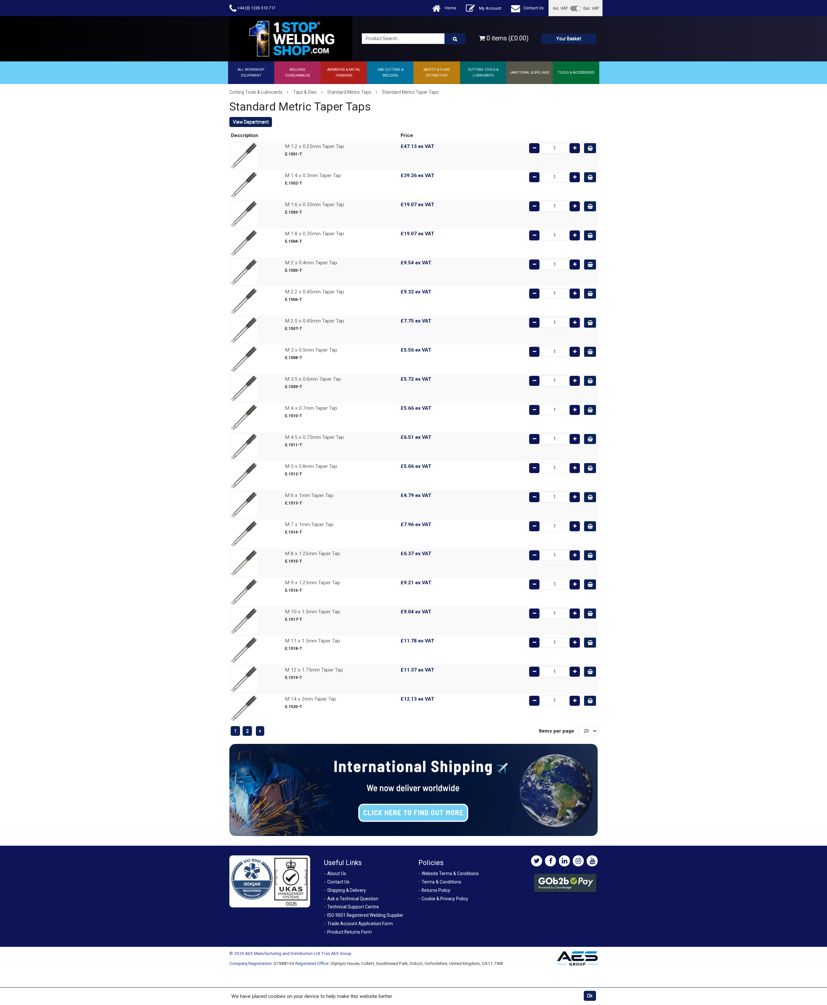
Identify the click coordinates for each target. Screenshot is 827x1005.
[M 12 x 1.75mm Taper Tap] (244, 679)
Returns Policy (436, 890)
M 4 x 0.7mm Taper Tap (311, 408)
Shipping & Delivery (346, 890)
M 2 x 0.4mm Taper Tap (311, 263)
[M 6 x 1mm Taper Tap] (244, 504)
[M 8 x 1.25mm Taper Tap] (244, 563)
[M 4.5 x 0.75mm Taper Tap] (244, 446)
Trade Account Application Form (360, 923)
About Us (336, 873)
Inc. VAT (560, 8)
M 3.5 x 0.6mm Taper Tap (313, 379)
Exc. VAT (591, 8)
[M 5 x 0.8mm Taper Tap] (244, 475)
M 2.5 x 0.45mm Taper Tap (314, 321)
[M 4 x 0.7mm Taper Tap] (244, 417)
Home (450, 7)
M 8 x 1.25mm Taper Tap (312, 553)
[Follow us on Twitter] (536, 860)
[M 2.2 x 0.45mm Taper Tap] (244, 301)
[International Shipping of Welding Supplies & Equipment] (413, 790)
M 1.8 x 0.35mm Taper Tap (314, 234)
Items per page (556, 731)
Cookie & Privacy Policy (445, 898)
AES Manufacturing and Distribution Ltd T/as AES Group (298, 953)
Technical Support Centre (353, 906)
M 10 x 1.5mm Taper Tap (312, 612)
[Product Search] (455, 38)
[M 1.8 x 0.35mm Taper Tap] (244, 243)
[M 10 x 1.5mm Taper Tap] (244, 621)
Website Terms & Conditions (450, 873)
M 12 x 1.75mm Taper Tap (314, 670)
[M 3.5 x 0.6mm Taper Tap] (244, 388)
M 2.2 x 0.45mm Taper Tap (314, 292)
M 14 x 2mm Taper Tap (310, 699)
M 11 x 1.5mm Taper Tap (312, 641)
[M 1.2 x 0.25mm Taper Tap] (244, 155)
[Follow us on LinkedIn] (564, 860)
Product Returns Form (349, 932)
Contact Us (533, 7)
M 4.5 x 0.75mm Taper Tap (314, 437)
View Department (251, 121)
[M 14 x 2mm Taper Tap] (244, 708)
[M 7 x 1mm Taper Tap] (244, 533)
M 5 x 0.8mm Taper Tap (311, 466)
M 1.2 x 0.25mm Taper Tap (314, 146)
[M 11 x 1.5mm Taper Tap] (244, 650)
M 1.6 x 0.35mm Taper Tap (314, 204)
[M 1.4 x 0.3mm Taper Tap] (244, 184)
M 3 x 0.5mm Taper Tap (311, 350)
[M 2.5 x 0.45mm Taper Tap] (244, 330)
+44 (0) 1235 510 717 (256, 7)
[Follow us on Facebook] (550, 860)
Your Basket (568, 38)
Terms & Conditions (441, 881)
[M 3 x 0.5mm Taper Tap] (244, 359)
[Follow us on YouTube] (592, 860)
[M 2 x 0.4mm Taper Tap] (244, 272)
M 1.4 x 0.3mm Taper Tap (313, 175)
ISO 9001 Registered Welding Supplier (365, 915)
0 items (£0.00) (507, 38)
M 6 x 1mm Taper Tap (309, 495)
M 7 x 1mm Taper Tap (309, 524)
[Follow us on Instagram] (578, 860)
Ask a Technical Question (352, 898)
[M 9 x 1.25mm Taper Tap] (244, 592)
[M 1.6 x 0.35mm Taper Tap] (244, 214)
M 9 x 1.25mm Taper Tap (312, 583)
